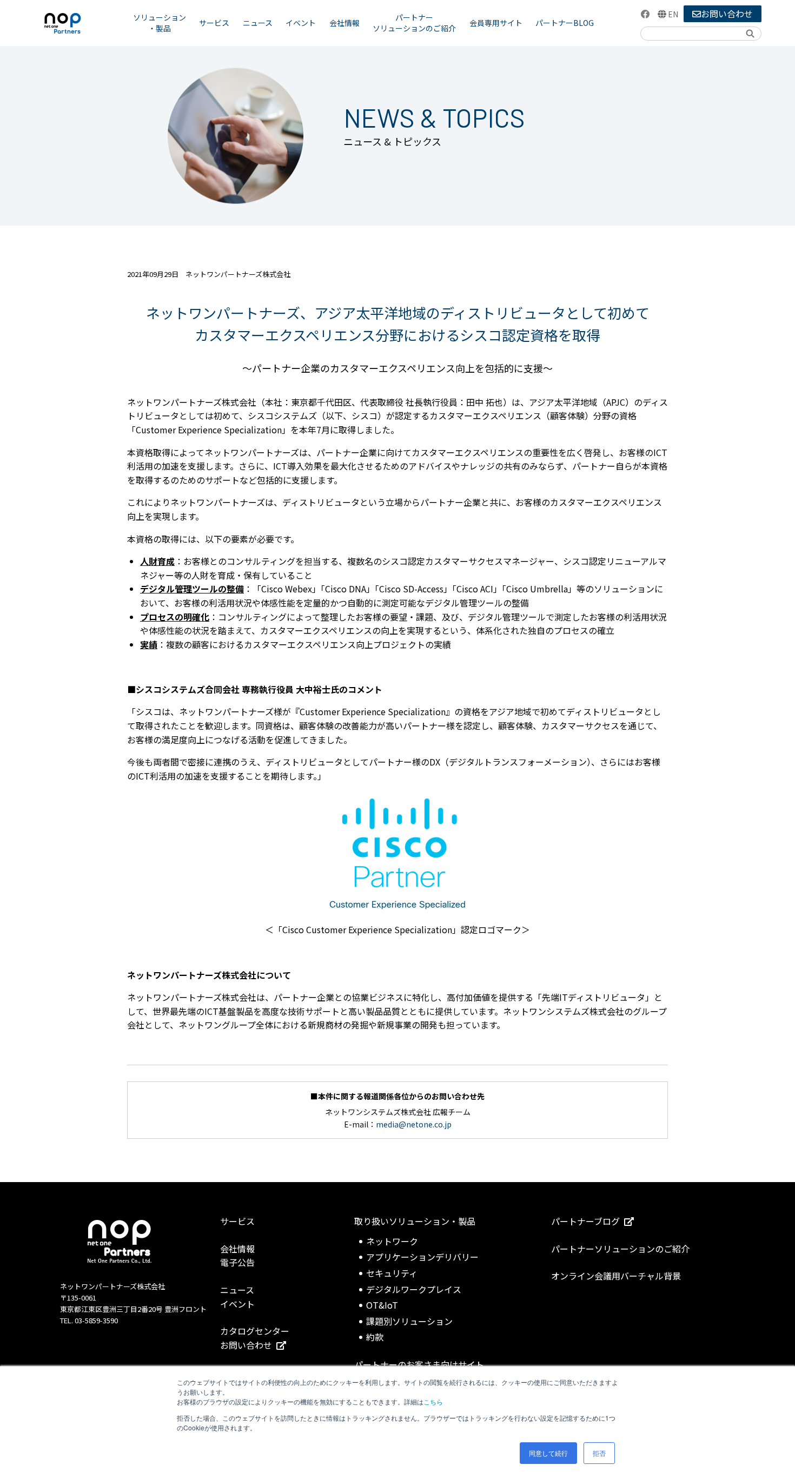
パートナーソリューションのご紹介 (414, 23)
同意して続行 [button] (548, 1452)
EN (673, 14)
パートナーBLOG (564, 22)
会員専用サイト (495, 22)
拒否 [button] (599, 1452)
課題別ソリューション (409, 1321)
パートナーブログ (585, 1221)
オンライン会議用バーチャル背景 (616, 1275)
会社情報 (344, 22)
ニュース (258, 22)
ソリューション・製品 (159, 23)
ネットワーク (392, 1241)
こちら (433, 1401)
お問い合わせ (727, 13)
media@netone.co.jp (414, 1124)
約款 (374, 1336)
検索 (749, 33)
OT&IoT (382, 1304)
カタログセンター (254, 1330)
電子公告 (237, 1262)
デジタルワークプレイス (413, 1289)
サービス (214, 22)
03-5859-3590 (96, 1320)
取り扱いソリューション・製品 (414, 1221)
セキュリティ (392, 1272)
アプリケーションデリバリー (422, 1256)
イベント (301, 22)
